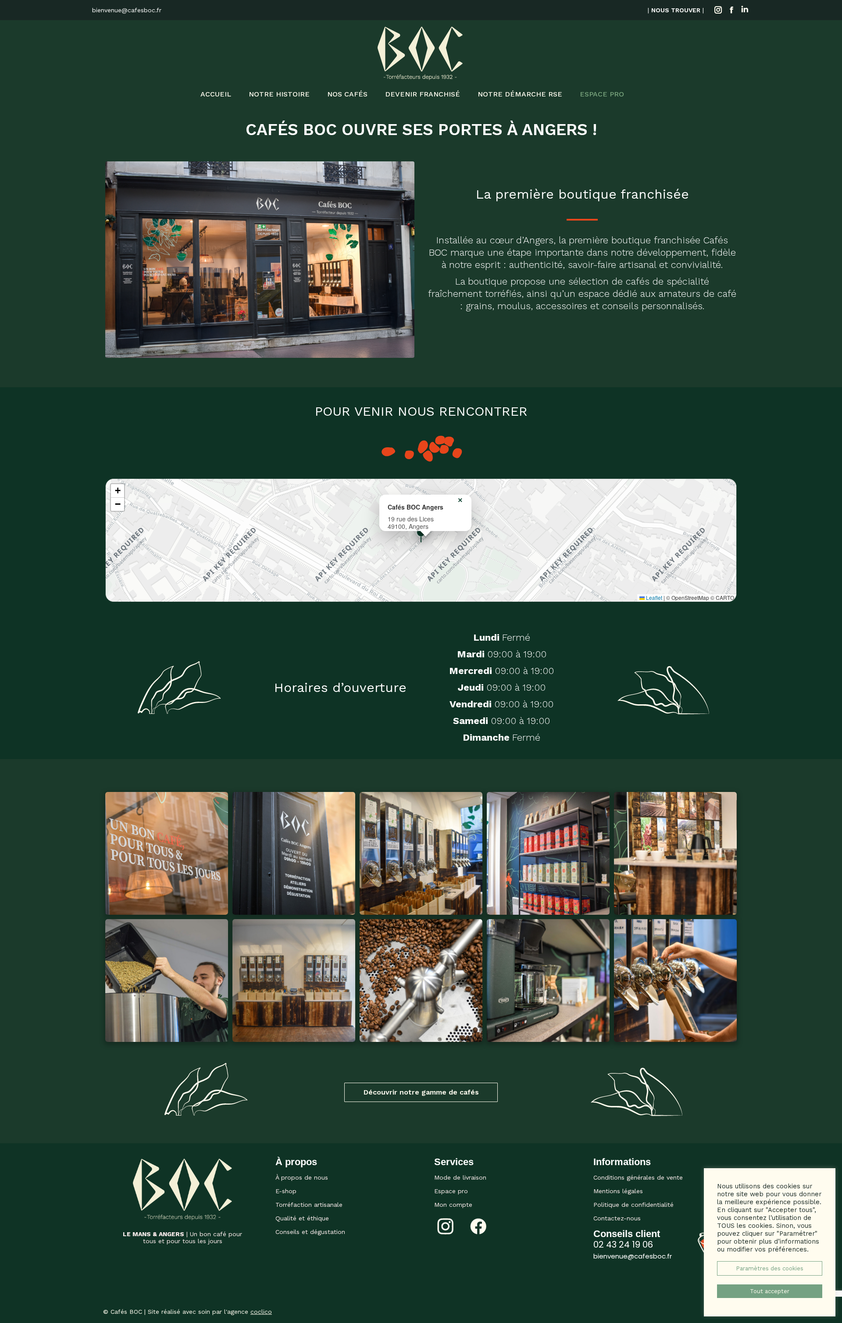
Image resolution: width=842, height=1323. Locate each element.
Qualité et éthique (302, 1218)
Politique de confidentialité (633, 1204)
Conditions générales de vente (638, 1177)
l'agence (248, 1311)
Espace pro (451, 1191)
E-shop (285, 1191)
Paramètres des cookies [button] (769, 1268)
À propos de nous (301, 1177)
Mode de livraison (460, 1177)
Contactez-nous (617, 1218)
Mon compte (453, 1204)
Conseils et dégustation (310, 1231)
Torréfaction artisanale (309, 1204)
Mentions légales (618, 1191)
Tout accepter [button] (769, 1291)
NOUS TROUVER (675, 10)
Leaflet (653, 597)
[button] (421, 534)
